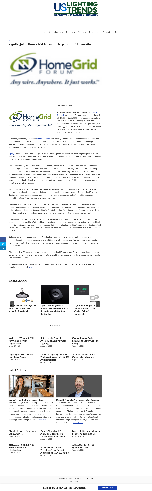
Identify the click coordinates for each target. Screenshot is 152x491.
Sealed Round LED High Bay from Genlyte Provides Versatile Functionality (22, 308)
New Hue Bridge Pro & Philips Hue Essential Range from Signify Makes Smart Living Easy (54, 310)
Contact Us (107, 32)
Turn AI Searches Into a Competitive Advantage (84, 355)
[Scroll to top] (148, 484)
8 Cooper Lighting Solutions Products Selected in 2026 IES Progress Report (54, 357)
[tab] (50, 325)
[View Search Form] (116, 32)
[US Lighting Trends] (23, 32)
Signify (11, 154)
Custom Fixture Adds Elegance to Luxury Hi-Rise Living (85, 341)
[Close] (150, 486)
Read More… (43, 420)
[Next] (98, 304)
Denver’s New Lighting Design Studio (26, 400)
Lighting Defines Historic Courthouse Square (21, 355)
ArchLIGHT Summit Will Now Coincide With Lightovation (21, 341)
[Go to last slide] (12, 304)
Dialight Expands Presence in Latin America (77, 400)
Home (43, 32)
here (30, 267)
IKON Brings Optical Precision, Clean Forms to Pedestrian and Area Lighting (54, 450)
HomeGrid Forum (43, 139)
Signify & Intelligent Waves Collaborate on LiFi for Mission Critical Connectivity (87, 310)
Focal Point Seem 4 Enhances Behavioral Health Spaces (86, 432)
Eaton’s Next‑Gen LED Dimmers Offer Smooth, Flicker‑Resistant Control (52, 434)
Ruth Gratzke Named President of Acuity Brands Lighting (53, 341)
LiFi (10, 40)
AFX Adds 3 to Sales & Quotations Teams (83, 446)
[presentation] (23, 294)
